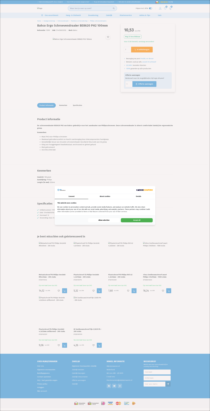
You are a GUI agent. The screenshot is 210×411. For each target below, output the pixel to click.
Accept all (136, 220)
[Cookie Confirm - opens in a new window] (144, 190)
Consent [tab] (71, 196)
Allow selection (103, 220)
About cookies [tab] (105, 196)
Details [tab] (138, 196)
